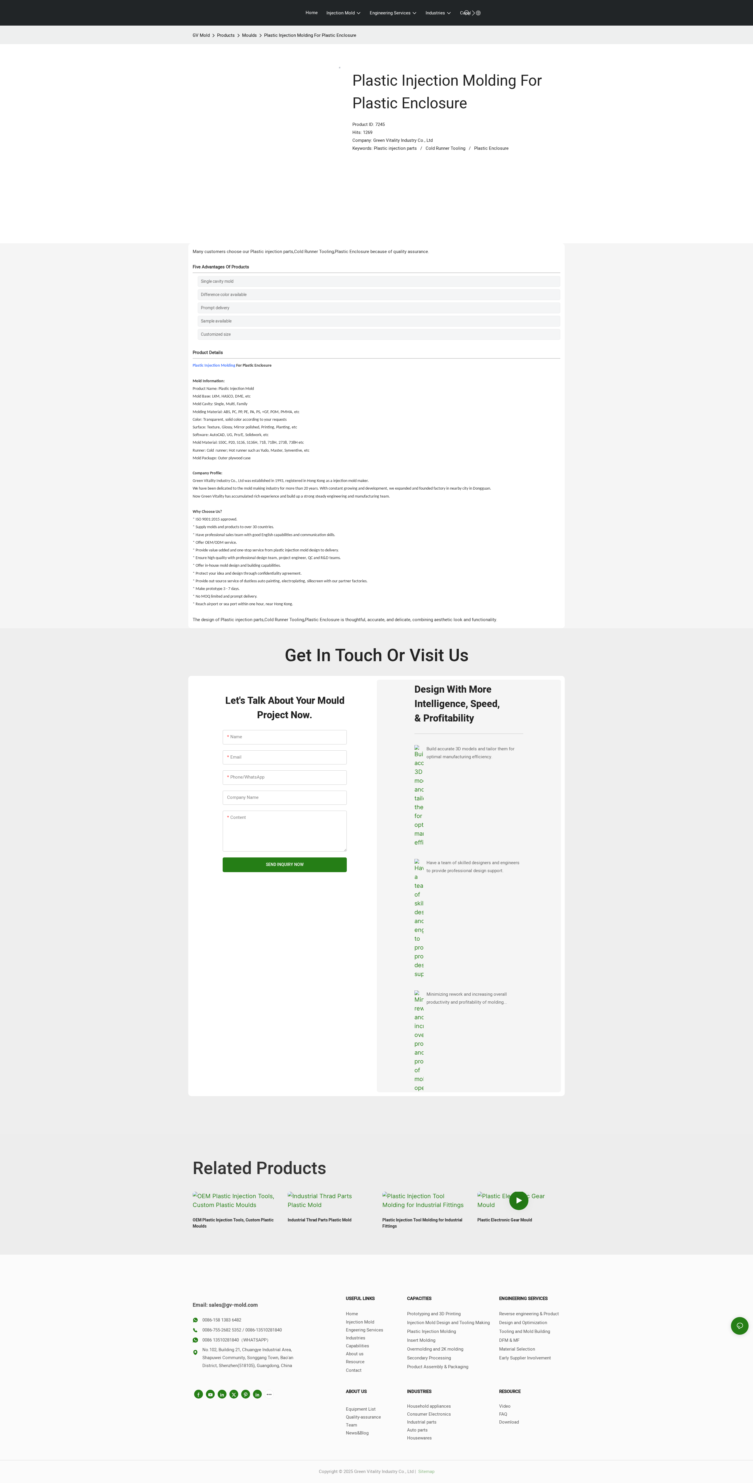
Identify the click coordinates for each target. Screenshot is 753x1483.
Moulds (249, 35)
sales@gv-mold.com (233, 1305)
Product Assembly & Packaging (437, 1367)
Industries (355, 1338)
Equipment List (361, 1409)
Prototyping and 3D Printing (434, 1314)
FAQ (503, 1414)
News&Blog (357, 1433)
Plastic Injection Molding (214, 365)
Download (509, 1422)
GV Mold (201, 35)
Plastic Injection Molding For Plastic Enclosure (310, 35)
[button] (473, 13)
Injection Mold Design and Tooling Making (448, 1322)
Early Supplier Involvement (525, 1358)
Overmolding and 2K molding (435, 1349)
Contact (353, 1370)
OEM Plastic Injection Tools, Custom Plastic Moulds (233, 1223)
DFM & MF (509, 1340)
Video (505, 1406)
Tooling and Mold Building (524, 1331)
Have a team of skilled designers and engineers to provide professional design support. (473, 866)
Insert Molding (421, 1340)
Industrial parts (422, 1422)
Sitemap (425, 1471)
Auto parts (417, 1430)
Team (351, 1425)
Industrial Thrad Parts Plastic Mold (319, 1220)
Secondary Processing (429, 1358)
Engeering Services (364, 1330)
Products (226, 35)
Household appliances (429, 1406)
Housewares (419, 1438)
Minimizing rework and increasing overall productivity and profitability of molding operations (467, 998)
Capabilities (357, 1346)
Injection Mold (360, 1322)
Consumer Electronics (429, 1414)
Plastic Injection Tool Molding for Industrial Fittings (422, 1223)
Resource (355, 1362)
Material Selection (517, 1349)
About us (355, 1354)
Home (352, 1314)
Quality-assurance (363, 1417)
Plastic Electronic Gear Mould (504, 1220)
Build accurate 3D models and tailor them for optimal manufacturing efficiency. (470, 753)
